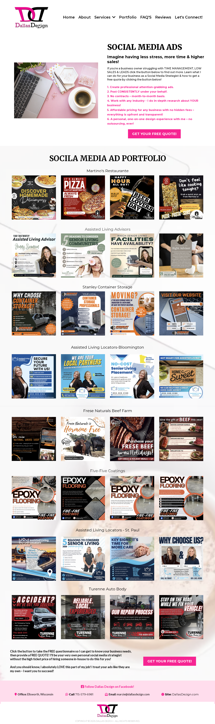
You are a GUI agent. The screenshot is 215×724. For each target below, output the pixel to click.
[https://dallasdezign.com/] (31, 17)
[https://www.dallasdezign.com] (107, 710)
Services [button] (103, 17)
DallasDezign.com (185, 694)
